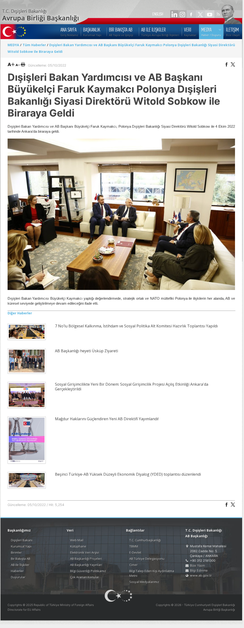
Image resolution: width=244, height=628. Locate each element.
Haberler (17, 571)
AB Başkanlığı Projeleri (86, 558)
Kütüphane (78, 546)
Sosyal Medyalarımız (144, 582)
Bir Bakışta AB (20, 558)
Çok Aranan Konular (84, 577)
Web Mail (76, 540)
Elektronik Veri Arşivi (84, 552)
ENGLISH (158, 14)
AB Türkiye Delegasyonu (146, 558)
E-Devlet (135, 552)
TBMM (133, 546)
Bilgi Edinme (199, 570)
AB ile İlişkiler (20, 565)
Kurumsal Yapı (21, 546)
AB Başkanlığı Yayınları (86, 565)
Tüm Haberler (34, 45)
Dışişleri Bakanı (21, 540)
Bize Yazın (197, 565)
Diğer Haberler (20, 313)
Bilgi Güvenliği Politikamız (88, 571)
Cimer (133, 565)
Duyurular (18, 577)
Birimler (16, 552)
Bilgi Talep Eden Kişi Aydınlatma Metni (151, 573)
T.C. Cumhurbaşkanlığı (145, 540)
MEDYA (13, 45)
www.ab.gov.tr (201, 575)
